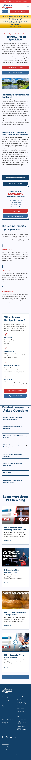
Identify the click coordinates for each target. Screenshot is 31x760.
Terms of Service (6, 749)
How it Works (20, 700)
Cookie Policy (5, 746)
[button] (28, 7)
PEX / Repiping (21, 708)
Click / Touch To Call (15, 25)
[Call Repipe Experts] (15, 72)
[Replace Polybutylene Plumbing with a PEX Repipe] (15, 525)
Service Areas (20, 711)
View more (15, 677)
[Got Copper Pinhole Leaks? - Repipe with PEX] (15, 610)
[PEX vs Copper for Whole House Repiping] (15, 652)
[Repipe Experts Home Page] (7, 690)
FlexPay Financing (21, 703)
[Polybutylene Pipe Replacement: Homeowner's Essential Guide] (15, 567)
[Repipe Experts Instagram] (6, 737)
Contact (4, 703)
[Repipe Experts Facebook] (2, 737)
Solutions (19, 706)
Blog (3, 706)
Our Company (5, 700)
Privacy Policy (5, 744)
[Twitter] (15, 737)
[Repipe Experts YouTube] (11, 737)
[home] (8, 6)
